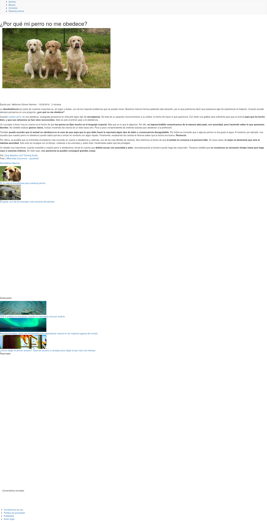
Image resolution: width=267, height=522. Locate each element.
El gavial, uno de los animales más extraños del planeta (27, 201)
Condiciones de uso (13, 509)
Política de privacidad (14, 512)
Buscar (12, 4)
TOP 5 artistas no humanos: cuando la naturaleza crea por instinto (32, 316)
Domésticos (5, 163)
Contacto (13, 7)
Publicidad (9, 515)
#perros (16, 163)
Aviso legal (9, 518)
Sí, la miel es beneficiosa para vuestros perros (22, 183)
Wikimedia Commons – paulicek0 (22, 158)
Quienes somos (16, 11)
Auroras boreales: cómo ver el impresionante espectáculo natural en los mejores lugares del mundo (49, 333)
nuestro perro (15, 116)
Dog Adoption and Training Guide (21, 155)
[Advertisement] (75, 95)
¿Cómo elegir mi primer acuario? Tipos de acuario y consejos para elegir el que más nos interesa (47, 350)
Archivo (12, 1)
